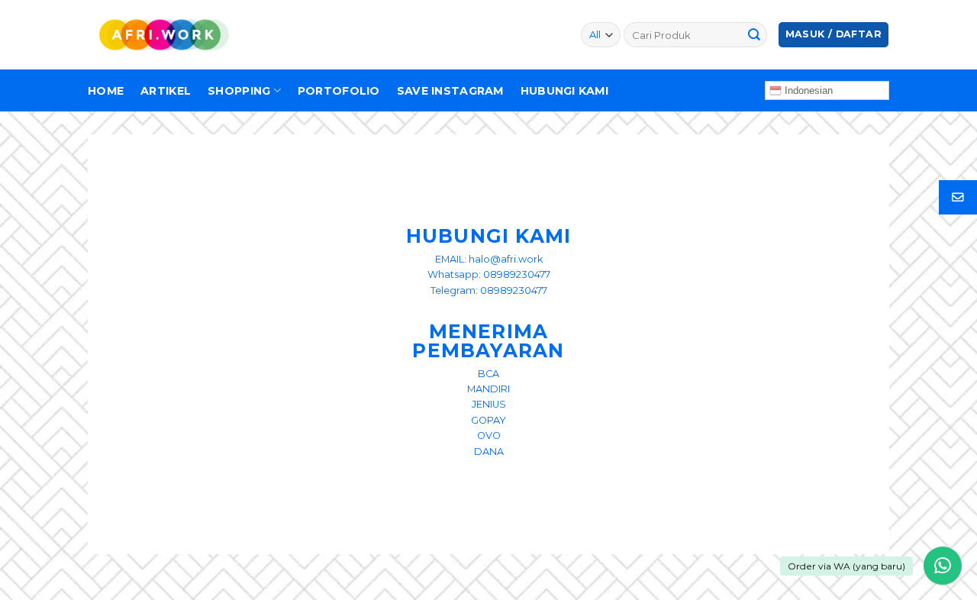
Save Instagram (450, 91)
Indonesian (807, 90)
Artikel (165, 91)
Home (106, 91)
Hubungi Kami (564, 91)
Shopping (239, 91)
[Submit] (754, 34)
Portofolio (339, 91)
